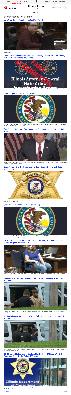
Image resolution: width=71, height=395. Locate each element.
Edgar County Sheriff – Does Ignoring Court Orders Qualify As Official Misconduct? (33, 168)
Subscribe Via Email (16, 3)
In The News (47, 1)
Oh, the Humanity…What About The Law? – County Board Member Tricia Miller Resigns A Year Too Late (34, 241)
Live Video (62, 1)
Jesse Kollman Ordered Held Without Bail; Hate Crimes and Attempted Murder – (33, 279)
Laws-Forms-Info (23, 1)
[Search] (60, 7)
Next (65, 391)
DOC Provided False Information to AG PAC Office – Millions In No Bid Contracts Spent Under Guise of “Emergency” (33, 355)
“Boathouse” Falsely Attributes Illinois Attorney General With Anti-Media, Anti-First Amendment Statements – (34, 57)
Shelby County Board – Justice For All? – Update (24, 205)
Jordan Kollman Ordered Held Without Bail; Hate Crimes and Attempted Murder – (34, 317)
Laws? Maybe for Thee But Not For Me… (20, 93)
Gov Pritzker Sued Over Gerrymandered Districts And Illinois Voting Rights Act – (35, 130)
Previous (6, 391)
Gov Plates (55, 1)
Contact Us (15, 1)
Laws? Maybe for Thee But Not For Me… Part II (23, 20)
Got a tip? (8, 1)
